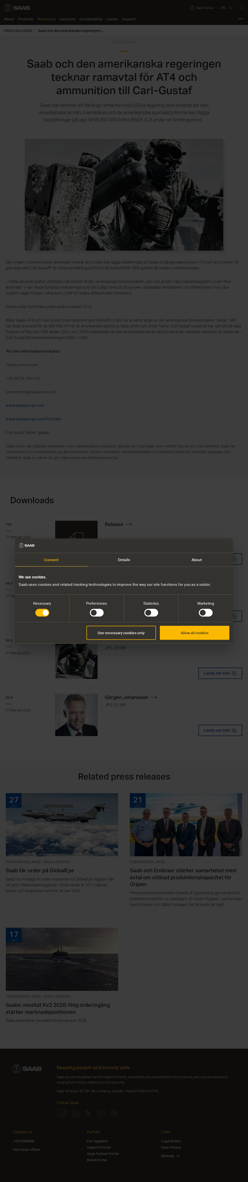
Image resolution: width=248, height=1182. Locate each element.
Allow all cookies (195, 632)
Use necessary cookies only (121, 632)
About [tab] (197, 559)
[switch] (97, 613)
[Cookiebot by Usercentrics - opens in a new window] (208, 545)
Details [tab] (124, 559)
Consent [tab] (51, 559)
